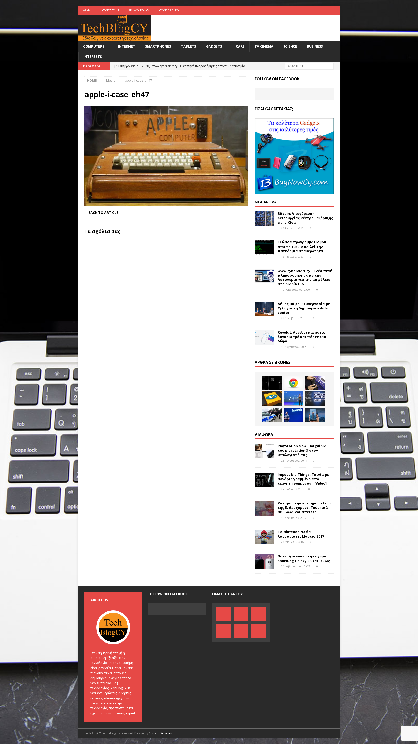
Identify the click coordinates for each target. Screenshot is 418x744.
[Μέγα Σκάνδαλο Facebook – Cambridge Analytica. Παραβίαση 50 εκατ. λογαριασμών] (315, 398)
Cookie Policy (169, 10)
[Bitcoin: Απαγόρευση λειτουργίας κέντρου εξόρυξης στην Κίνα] (264, 218)
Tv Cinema (263, 46)
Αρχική (87, 10)
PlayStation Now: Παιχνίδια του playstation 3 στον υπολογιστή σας (302, 450)
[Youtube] (316, 10)
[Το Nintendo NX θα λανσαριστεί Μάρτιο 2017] (264, 537)
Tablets (188, 46)
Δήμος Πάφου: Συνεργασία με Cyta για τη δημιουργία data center (304, 308)
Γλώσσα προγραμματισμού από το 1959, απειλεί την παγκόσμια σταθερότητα (302, 246)
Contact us (110, 10)
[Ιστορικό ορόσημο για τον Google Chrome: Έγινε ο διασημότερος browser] (293, 383)
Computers (93, 46)
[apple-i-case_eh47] (166, 203)
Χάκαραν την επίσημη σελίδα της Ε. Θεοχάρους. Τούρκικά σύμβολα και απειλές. (304, 507)
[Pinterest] (297, 10)
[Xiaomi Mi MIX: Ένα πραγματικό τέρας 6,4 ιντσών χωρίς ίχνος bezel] (315, 415)
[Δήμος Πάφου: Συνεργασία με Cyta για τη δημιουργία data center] (264, 309)
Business (315, 46)
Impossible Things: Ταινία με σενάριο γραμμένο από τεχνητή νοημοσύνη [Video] (303, 479)
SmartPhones (158, 46)
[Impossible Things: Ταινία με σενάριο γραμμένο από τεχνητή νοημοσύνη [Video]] (264, 480)
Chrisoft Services (160, 733)
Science (290, 46)
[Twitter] (326, 10)
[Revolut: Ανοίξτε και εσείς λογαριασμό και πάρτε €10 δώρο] (264, 337)
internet (126, 46)
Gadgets (214, 46)
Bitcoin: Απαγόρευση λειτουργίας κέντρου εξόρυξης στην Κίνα (305, 218)
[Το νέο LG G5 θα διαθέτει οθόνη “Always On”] (272, 383)
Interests (92, 56)
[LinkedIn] (307, 10)
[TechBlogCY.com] (114, 38)
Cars (240, 46)
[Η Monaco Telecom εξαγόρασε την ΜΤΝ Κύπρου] (272, 398)
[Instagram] (335, 10)
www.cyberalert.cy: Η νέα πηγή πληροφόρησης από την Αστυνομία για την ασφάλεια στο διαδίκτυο (305, 277)
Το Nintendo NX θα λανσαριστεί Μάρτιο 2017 (301, 533)
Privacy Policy (138, 10)
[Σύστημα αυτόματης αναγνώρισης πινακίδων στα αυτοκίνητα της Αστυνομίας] (272, 415)
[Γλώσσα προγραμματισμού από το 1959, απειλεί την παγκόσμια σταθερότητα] (264, 247)
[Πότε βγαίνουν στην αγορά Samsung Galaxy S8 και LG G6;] (264, 561)
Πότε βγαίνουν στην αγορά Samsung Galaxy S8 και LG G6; (304, 558)
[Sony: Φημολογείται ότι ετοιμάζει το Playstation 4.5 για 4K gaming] (315, 383)
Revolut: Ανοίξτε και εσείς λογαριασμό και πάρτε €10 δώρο (302, 336)
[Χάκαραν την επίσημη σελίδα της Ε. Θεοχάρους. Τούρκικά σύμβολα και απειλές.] (264, 508)
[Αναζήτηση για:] (309, 65)
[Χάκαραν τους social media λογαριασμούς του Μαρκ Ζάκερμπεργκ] (293, 415)
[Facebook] (288, 10)
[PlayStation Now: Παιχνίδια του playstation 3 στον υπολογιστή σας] (264, 451)
